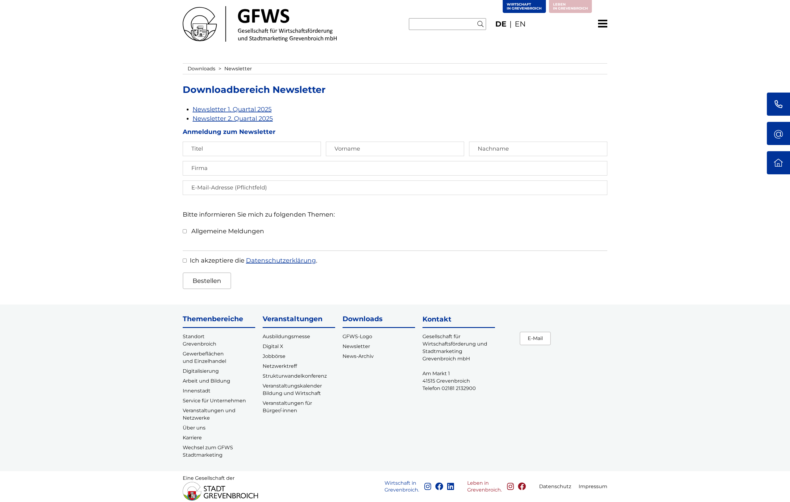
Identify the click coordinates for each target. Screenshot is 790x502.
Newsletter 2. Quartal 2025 (233, 118)
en (520, 23)
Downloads (201, 69)
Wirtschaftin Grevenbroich (524, 6)
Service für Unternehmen (214, 401)
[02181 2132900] (778, 104)
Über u (191, 428)
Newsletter (356, 346)
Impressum (593, 486)
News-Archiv (358, 356)
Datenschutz (555, 486)
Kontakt (436, 319)
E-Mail (535, 338)
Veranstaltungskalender (292, 386)
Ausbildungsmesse (286, 336)
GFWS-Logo (357, 336)
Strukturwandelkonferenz (295, 376)
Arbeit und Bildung (206, 381)
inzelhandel (212, 361)
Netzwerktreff (280, 366)
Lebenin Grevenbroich (570, 6)
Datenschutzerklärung (281, 260)
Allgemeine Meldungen (227, 231)
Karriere (192, 438)
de (500, 23)
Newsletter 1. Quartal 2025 (232, 109)
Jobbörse (274, 356)
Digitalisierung (201, 371)
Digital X (273, 346)
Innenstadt (196, 391)
